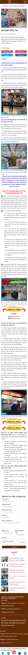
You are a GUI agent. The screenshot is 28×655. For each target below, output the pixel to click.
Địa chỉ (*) (4, 515)
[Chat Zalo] (8, 653)
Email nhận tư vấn (7, 510)
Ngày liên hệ (5, 530)
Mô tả (4, 59)
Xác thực (4, 537)
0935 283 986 (7, 51)
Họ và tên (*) (5, 499)
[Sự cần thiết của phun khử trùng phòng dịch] (4, 589)
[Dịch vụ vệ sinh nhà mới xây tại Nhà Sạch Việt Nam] (4, 583)
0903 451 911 (21, 51)
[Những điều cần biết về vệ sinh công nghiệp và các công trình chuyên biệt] (4, 571)
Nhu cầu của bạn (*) (7, 520)
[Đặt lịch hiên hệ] (19, 653)
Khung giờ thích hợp (19, 531)
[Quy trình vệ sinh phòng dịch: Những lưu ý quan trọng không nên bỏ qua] (4, 559)
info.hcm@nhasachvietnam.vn (13, 609)
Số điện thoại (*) (6, 504)
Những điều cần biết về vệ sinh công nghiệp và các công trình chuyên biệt (16, 572)
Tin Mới (14, 552)
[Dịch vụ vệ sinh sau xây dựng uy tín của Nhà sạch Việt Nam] (4, 565)
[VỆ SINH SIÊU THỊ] (14, 18)
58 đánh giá (12, 34)
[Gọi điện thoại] (14, 652)
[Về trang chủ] (2, 653)
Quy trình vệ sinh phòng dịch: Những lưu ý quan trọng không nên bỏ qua (16, 560)
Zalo (7, 55)
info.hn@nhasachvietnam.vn (12, 639)
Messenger (21, 55)
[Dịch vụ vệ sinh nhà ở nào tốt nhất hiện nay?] (4, 577)
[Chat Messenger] (25, 653)
